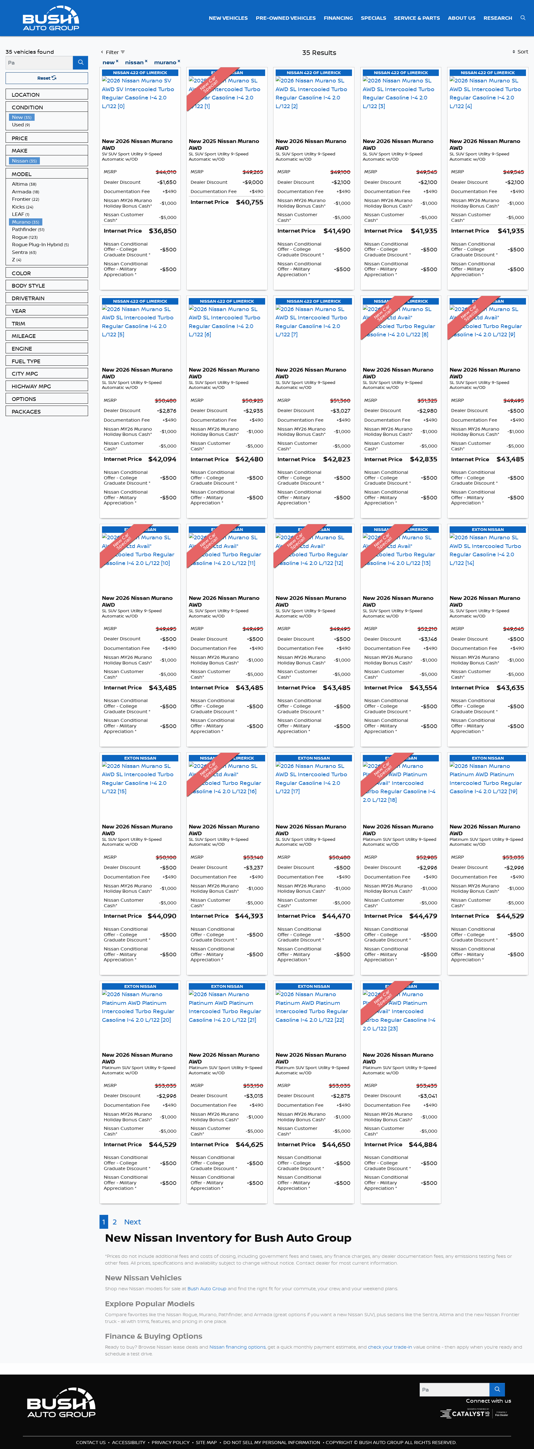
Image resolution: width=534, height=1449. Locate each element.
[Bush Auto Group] (51, 17)
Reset (44, 78)
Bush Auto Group (207, 1358)
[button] (228, 17)
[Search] (80, 62)
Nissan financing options (238, 1416)
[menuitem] (48, 117)
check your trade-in (390, 1416)
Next (132, 1291)
